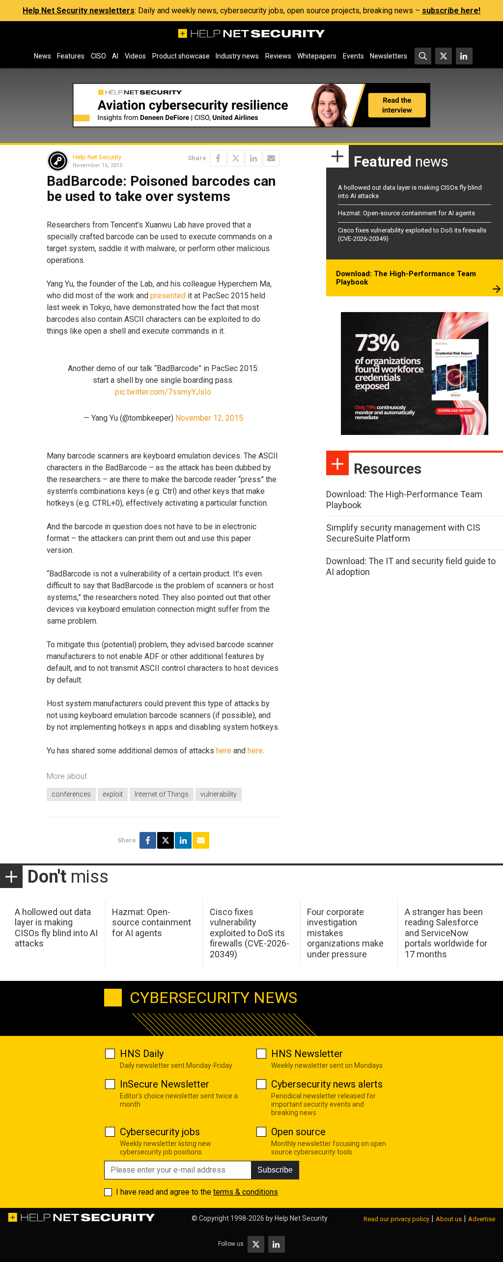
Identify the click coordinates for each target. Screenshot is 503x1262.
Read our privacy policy (396, 1219)
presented (168, 295)
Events (353, 56)
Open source (298, 1132)
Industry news (237, 56)
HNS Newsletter (307, 1054)
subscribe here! (451, 10)
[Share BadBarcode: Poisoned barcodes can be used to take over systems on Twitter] (235, 158)
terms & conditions (245, 1192)
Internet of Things (162, 794)
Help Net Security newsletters (79, 10)
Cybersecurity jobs (160, 1132)
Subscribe (275, 1170)
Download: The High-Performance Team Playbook (406, 278)
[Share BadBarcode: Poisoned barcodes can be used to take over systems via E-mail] (271, 158)
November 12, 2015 (209, 418)
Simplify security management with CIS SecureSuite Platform (403, 533)
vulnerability (218, 794)
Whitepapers (316, 56)
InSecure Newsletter (164, 1084)
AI (115, 56)
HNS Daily (142, 1054)
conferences (71, 794)
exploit (113, 794)
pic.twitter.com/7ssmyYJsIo (163, 392)
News (42, 56)
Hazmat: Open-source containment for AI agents (406, 213)
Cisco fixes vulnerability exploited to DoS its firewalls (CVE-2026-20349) (249, 933)
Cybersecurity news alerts (327, 1084)
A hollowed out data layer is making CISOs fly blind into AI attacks (56, 928)
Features (70, 56)
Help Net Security (97, 157)
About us (449, 1219)
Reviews (278, 56)
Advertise (481, 1219)
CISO (98, 56)
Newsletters (388, 56)
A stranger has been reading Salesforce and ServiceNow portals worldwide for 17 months (446, 933)
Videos (135, 56)
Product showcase (181, 56)
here (223, 750)
